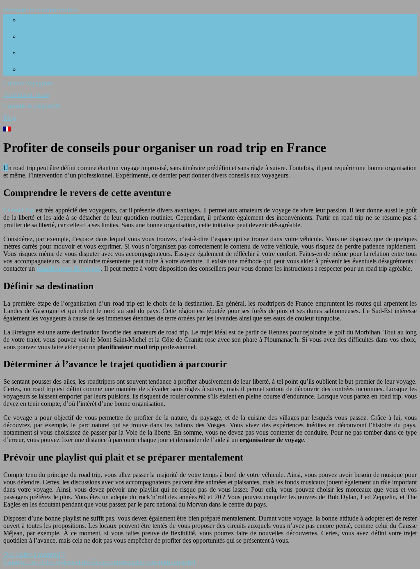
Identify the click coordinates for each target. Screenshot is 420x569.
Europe (29, 36)
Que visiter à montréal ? (34, 554)
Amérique (33, 19)
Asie (26, 52)
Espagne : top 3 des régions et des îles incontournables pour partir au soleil (99, 561)
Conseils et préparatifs (31, 106)
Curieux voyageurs (27, 83)
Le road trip (19, 210)
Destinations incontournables (40, 10)
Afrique (30, 69)
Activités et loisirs (26, 94)
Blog (9, 117)
